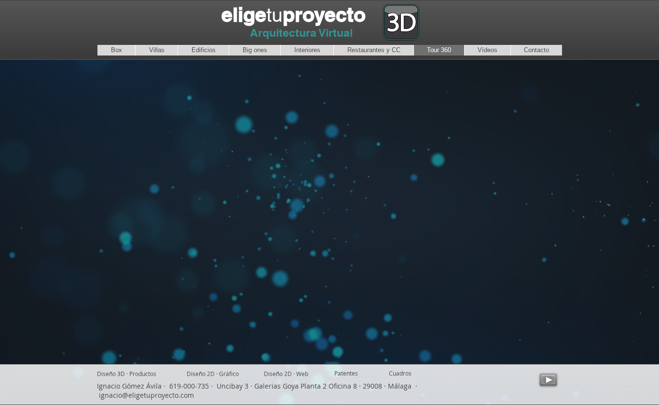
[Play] (548, 380)
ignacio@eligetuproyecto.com (146, 395)
